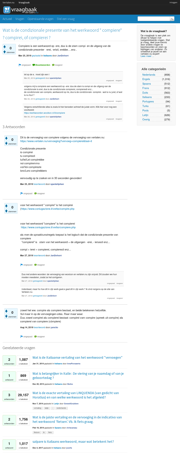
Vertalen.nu (8, 2)
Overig (146, 119)
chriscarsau (71, 427)
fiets (50, 432)
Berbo (70, 384)
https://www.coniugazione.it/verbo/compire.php (47, 208)
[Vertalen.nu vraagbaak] (22, 9)
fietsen (37, 432)
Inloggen (173, 2)
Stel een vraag (66, 19)
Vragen (19, 19)
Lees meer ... (147, 56)
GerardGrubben (71, 403)
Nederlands (148, 74)
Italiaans (147, 97)
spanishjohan (55, 78)
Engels (146, 79)
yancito (54, 327)
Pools (145, 110)
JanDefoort (63, 55)
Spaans (146, 83)
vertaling (37, 408)
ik (44, 432)
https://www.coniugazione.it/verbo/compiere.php (48, 227)
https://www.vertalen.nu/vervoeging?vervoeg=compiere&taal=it (56, 141)
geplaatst (36, 55)
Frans (145, 88)
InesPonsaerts (73, 363)
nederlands (61, 408)
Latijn (145, 115)
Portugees (148, 101)
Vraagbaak (24, 2)
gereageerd (40, 78)
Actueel (7, 19)
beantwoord (39, 183)
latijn (47, 408)
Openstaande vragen (40, 19)
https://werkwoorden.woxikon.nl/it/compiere (44, 112)
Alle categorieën (154, 69)
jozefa (69, 447)
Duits (145, 92)
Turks (145, 106)
